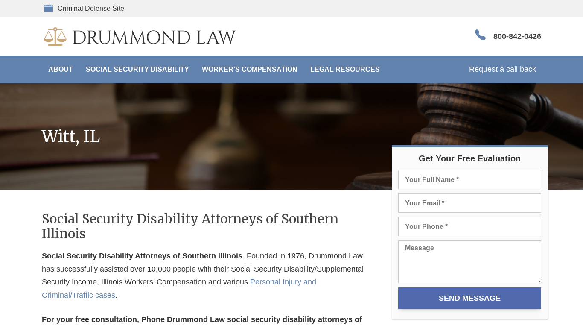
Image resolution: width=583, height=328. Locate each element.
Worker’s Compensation (249, 69)
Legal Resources (345, 69)
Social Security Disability (137, 69)
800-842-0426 (517, 36)
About (60, 69)
